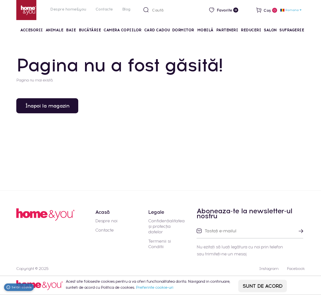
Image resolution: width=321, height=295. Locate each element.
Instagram (268, 268)
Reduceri (251, 30)
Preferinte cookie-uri (154, 287)
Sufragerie (291, 30)
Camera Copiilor (122, 30)
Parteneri (227, 30)
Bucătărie (90, 30)
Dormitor (183, 30)
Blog (126, 9)
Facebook (296, 268)
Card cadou (157, 30)
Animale (54, 30)
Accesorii (31, 30)
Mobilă (205, 30)
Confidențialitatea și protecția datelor (166, 226)
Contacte (104, 9)
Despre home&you (68, 9)
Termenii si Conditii (159, 243)
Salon (270, 30)
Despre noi (106, 221)
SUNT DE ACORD (263, 286)
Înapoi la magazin (47, 106)
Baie (71, 30)
